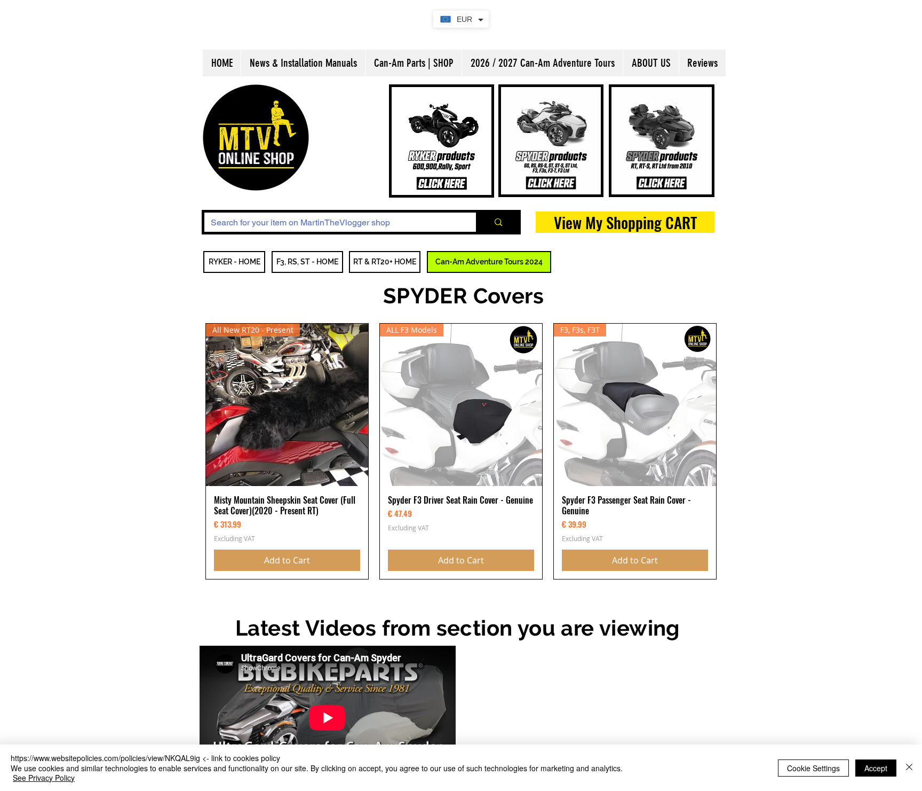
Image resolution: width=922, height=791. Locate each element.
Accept (875, 768)
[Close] (909, 767)
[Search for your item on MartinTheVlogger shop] (497, 222)
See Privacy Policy (44, 777)
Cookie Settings (813, 768)
